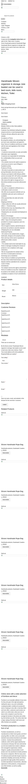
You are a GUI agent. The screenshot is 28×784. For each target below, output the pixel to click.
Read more (23, 107)
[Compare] (3, 503)
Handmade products (10, 43)
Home (3, 43)
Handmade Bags (21, 43)
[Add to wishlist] (3, 488)
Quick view (7, 503)
